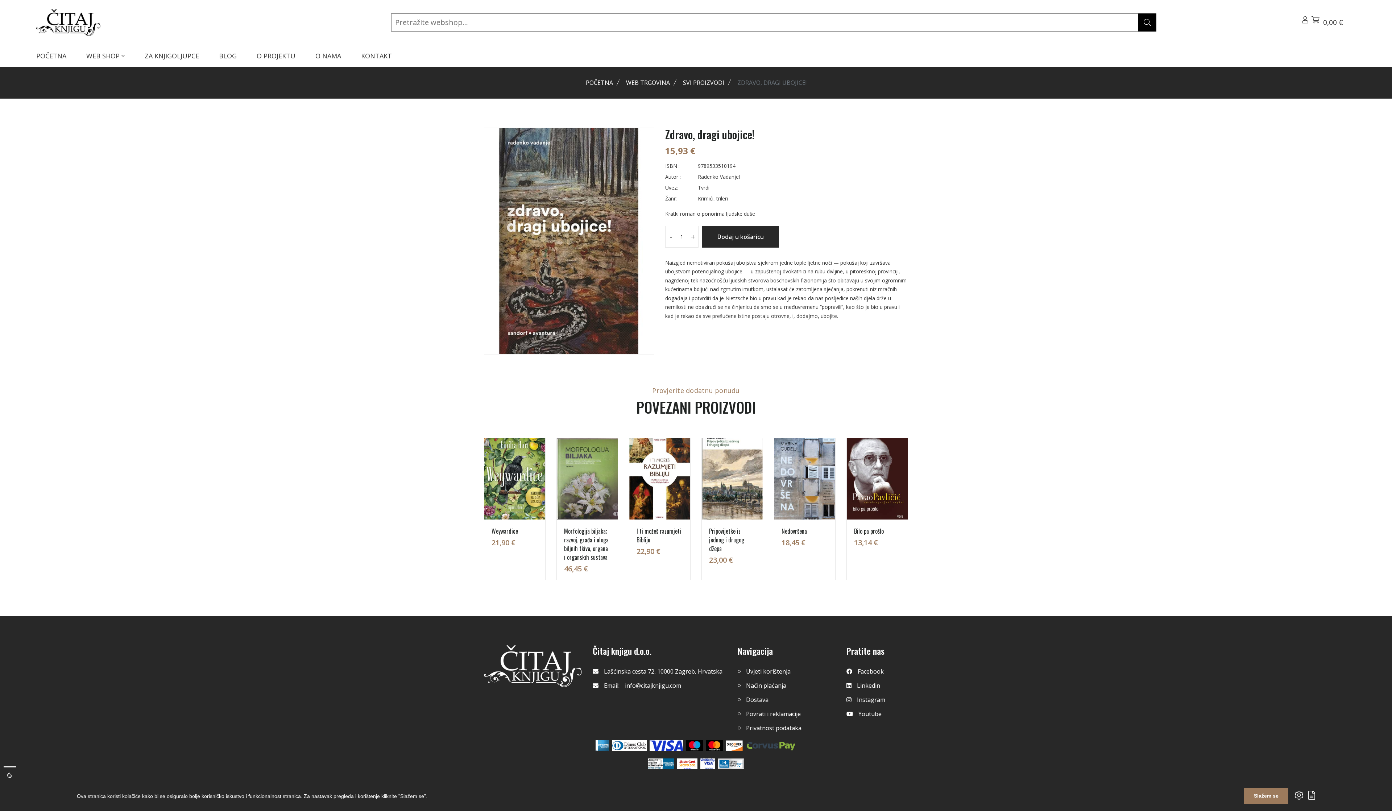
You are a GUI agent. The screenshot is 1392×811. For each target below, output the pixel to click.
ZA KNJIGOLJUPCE (172, 55)
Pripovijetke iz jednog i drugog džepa (726, 540)
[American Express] (602, 746)
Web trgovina (648, 83)
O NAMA (328, 55)
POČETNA (51, 55)
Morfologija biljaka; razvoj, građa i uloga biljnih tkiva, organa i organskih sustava (586, 544)
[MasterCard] (694, 746)
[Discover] (734, 746)
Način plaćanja (766, 686)
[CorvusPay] (771, 746)
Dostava (757, 700)
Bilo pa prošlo (869, 531)
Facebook (871, 671)
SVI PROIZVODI (703, 83)
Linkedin (868, 686)
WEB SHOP (103, 55)
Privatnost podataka (773, 728)
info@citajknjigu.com (653, 686)
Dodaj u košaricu (740, 237)
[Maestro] (714, 746)
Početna (599, 83)
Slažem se (1266, 796)
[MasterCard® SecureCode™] (687, 764)
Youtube (870, 714)
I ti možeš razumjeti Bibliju (659, 535)
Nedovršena (794, 531)
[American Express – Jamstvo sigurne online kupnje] (661, 764)
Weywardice (505, 531)
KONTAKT (376, 55)
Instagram (871, 700)
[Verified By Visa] (708, 764)
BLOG (228, 55)
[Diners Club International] (629, 746)
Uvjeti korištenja (768, 671)
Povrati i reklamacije (773, 714)
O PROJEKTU (276, 55)
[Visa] (666, 746)
